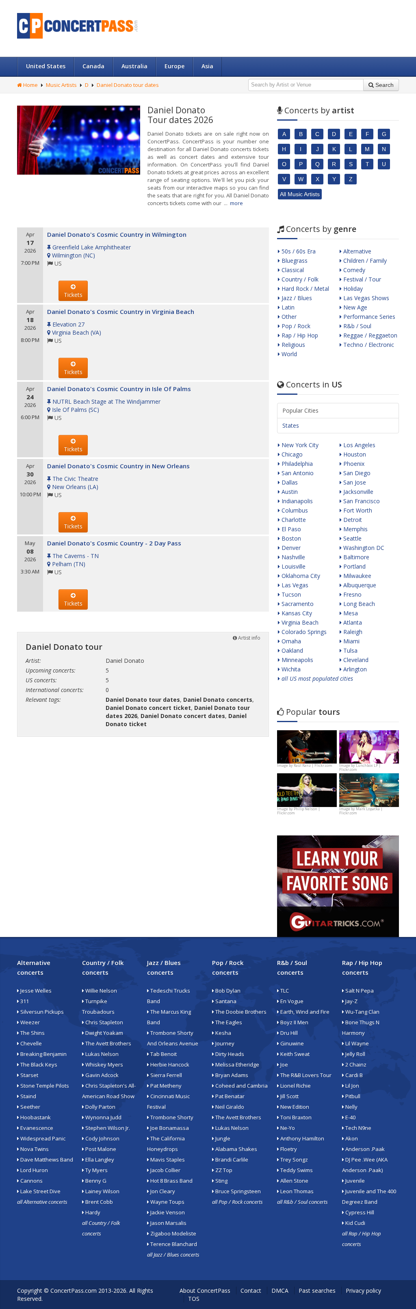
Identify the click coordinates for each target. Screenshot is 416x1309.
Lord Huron (33, 1170)
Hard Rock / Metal (304, 288)
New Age (354, 307)
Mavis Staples (167, 1159)
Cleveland (355, 660)
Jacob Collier (164, 1170)
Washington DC (363, 548)
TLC (284, 990)
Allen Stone (293, 1180)
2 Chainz (355, 1064)
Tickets (73, 295)
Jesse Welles (35, 990)
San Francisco (361, 501)
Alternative (356, 251)
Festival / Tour (361, 279)
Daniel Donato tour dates (128, 85)
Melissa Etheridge (236, 1064)
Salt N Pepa (359, 990)
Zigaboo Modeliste (172, 1233)
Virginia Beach (299, 622)
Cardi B (353, 1075)
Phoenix (353, 463)
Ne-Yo (287, 1128)
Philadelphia (296, 463)
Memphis (355, 529)
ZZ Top (223, 1170)
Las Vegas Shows (365, 298)
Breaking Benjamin (43, 1054)
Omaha (290, 641)
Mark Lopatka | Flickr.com (361, 811)
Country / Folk (299, 279)
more (236, 203)
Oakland (291, 650)
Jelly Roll (354, 1054)
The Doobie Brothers (240, 1011)
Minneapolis (296, 660)
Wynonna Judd (102, 1117)
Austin (289, 491)
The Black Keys (38, 1064)
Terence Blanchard (173, 1244)
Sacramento (297, 604)
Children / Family (364, 260)
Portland (354, 566)
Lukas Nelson (101, 1054)
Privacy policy (363, 1290)
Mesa (350, 613)
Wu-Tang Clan (361, 1011)
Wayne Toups (166, 1201)
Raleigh (352, 632)
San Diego (356, 473)
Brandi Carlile (231, 1159)
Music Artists (61, 85)
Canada (93, 66)
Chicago (291, 454)
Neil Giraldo (229, 1106)
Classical (292, 270)
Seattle (352, 538)
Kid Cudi (354, 1223)
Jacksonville (357, 491)
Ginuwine (291, 1043)
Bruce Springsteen (237, 1191)
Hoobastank (35, 1117)
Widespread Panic (42, 1138)
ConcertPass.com (73, 1290)
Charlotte (293, 520)
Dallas (289, 482)
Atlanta (352, 622)
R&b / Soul (356, 326)
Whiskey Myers (103, 1064)
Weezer (29, 1022)
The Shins (32, 1032)
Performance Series (368, 316)
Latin (287, 307)
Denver (290, 548)
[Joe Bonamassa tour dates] (307, 746)
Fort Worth (357, 510)
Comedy (353, 270)
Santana (225, 1001)
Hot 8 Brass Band (171, 1180)
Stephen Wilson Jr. (107, 1128)
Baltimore (355, 557)
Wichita (290, 669)
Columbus (294, 510)
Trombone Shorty (171, 1117)
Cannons (31, 1180)
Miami (351, 641)
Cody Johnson (101, 1138)
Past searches (317, 1290)
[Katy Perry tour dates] (369, 746)
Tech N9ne (357, 1128)
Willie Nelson (100, 990)
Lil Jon (351, 1085)
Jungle (222, 1138)
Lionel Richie (295, 1085)
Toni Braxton (295, 1117)
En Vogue (291, 1001)
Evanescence (36, 1128)
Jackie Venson (167, 1212)
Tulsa (350, 650)
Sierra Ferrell (165, 1075)
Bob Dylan (227, 990)
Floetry (288, 1149)
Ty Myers (96, 1170)
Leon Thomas (296, 1191)
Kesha (222, 1032)
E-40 (349, 1117)
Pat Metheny (165, 1085)
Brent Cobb (98, 1201)
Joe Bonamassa (169, 1128)
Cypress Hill (359, 1212)
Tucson (290, 594)
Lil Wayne (356, 1043)
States (290, 425)
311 (24, 1001)
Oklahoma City (300, 576)
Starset (28, 1075)
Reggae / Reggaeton (369, 335)
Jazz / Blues (296, 298)
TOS (193, 1299)
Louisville (293, 566)
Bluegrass (294, 260)
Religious (292, 344)
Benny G (95, 1180)
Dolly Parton (99, 1106)
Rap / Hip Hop (299, 335)
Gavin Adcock (101, 1075)
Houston (354, 454)
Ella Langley (99, 1159)
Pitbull (352, 1096)
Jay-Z (351, 1001)
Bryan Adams (231, 1075)
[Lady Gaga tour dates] (307, 789)
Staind (27, 1096)
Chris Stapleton (103, 1022)
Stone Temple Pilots (44, 1085)
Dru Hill (288, 1032)
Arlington (354, 669)
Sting (221, 1180)
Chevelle (30, 1043)
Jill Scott (289, 1096)
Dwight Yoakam (103, 1032)
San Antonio (297, 473)
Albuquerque (359, 585)
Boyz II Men (293, 1022)
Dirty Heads (229, 1054)
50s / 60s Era (298, 251)
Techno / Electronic (368, 344)
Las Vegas (294, 585)
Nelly (351, 1106)
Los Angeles (358, 445)
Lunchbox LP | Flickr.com (360, 767)
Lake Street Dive (40, 1191)
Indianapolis (296, 501)
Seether (29, 1106)
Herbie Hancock (169, 1064)
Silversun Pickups (41, 1011)
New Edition (294, 1106)
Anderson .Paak (364, 1149)
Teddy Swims (296, 1170)
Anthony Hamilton (301, 1138)
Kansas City (296, 613)
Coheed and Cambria (241, 1085)
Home (30, 85)
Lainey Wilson (101, 1191)
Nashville (292, 557)
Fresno (352, 594)
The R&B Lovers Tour (305, 1075)
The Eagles (228, 1022)
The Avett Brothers (107, 1043)
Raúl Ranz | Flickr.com (313, 765)
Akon (351, 1138)
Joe (283, 1064)
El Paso (290, 529)
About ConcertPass (205, 1290)
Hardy (92, 1212)
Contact (250, 1290)
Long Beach (358, 604)
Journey (224, 1043)
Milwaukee (356, 576)
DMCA (279, 1290)
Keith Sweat (294, 1054)
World (288, 354)
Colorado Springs (303, 632)
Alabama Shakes (235, 1149)
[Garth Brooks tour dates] (369, 789)
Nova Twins (34, 1149)
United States (45, 66)
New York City (299, 445)
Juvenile (354, 1180)
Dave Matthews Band (46, 1159)
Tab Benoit (163, 1054)
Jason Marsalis (167, 1223)
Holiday (352, 288)
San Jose (354, 482)
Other (288, 316)
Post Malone (100, 1149)
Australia (134, 66)
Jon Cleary (162, 1191)
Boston (290, 538)
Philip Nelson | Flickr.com (298, 811)
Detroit (352, 520)
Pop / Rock (295, 326)
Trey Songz (293, 1159)
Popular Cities (300, 410)
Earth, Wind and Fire (304, 1011)
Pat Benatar (229, 1096)
